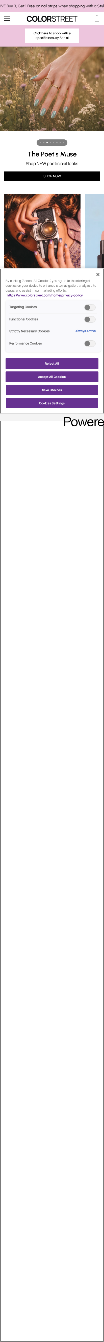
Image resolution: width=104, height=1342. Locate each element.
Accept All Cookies (52, 377)
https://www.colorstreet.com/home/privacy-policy (45, 295)
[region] (52, 6)
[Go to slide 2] (43, 142)
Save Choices (52, 390)
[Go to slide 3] (47, 142)
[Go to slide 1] (40, 142)
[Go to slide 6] (57, 142)
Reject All (52, 363)
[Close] (97, 274)
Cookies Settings (52, 403)
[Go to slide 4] (50, 142)
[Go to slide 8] (63, 142)
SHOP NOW (52, 176)
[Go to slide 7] (60, 142)
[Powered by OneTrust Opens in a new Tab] (82, 418)
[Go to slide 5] (53, 142)
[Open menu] (11, 18)
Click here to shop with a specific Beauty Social (52, 35)
